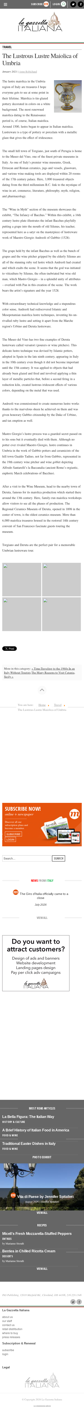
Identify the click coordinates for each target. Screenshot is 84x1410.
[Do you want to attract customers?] (35, 963)
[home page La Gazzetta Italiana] (42, 1380)
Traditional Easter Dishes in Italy (29, 1144)
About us (7, 1317)
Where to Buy (10, 1333)
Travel (7, 47)
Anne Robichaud (28, 71)
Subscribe (37, 4)
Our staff (7, 1321)
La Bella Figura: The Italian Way (28, 1117)
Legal (6, 1367)
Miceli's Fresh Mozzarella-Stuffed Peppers (36, 1234)
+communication (42, 1405)
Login (5, 1354)
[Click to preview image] (68, 96)
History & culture (13, 1122)
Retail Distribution (12, 1329)
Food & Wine (10, 1135)
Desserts (7, 1256)
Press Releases (11, 1337)
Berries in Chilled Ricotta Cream (28, 1251)
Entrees (7, 1239)
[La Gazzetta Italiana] (42, 21)
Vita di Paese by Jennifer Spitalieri (45, 1197)
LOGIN (56, 4)
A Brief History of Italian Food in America (35, 1130)
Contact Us (8, 1325)
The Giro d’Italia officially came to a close (44, 896)
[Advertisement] (42, 759)
